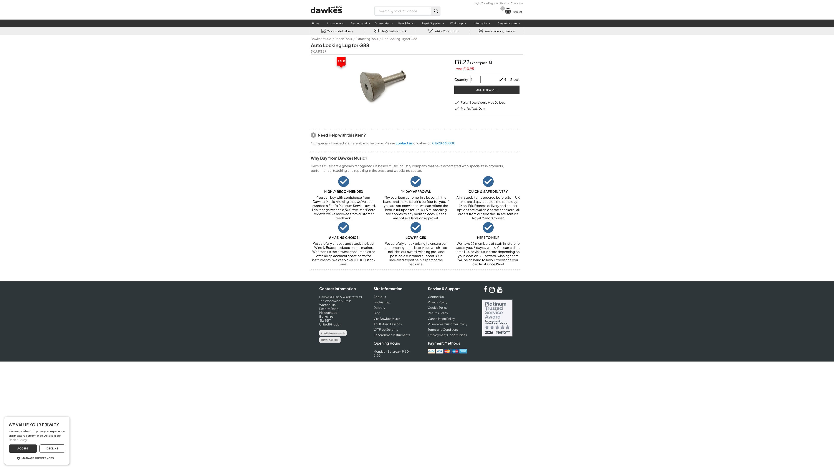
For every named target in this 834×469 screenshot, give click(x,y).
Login (477, 3)
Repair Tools (343, 39)
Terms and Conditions (443, 329)
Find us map (382, 302)
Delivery (379, 307)
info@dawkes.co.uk (333, 333)
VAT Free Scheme (386, 329)
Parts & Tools (406, 23)
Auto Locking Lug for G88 (399, 39)
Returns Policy (438, 313)
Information (481, 23)
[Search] (435, 11)
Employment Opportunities (447, 335)
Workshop (456, 23)
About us (504, 3)
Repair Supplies (431, 23)
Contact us (517, 3)
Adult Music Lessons (388, 324)
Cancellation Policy (441, 318)
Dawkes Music (321, 39)
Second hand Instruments (392, 335)
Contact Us (436, 297)
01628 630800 (443, 143)
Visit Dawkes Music (387, 318)
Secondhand (359, 23)
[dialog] (37, 441)
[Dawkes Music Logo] (326, 16)
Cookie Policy (438, 307)
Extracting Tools (367, 39)
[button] (37, 458)
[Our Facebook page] (485, 291)
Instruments (334, 23)
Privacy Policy (437, 302)
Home (315, 23)
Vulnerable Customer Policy (447, 324)
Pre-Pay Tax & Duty (473, 108)
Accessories (382, 23)
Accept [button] (22, 448)
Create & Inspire (507, 23)
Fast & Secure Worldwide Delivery (483, 102)
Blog (377, 313)
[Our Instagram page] (492, 291)
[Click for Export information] (490, 63)
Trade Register (490, 3)
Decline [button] (52, 448)
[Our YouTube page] (499, 291)
